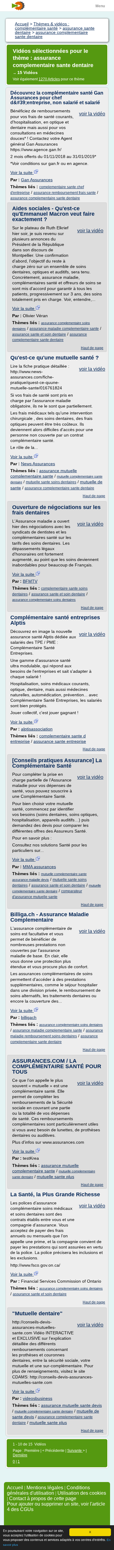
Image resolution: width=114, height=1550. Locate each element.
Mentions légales (44, 1487)
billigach (28, 1017)
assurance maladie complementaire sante (64, 329)
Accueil (15, 1487)
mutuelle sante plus (55, 1176)
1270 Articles (49, 79)
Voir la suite (22, 172)
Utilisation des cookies (81, 1493)
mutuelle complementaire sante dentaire (44, 1411)
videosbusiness (37, 1398)
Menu (100, 6)
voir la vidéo (92, 113)
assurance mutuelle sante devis (71, 1405)
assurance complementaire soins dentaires (44, 599)
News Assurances (38, 463)
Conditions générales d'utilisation (48, 1490)
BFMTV (30, 581)
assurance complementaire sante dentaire (45, 198)
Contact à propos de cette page (42, 1498)
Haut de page (92, 348)
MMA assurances (39, 866)
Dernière (20, 1455)
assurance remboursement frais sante (64, 193)
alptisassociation (37, 729)
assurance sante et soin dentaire (39, 334)
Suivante (75, 1450)
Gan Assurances (37, 179)
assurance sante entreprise (59, 741)
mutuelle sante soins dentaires (51, 482)
